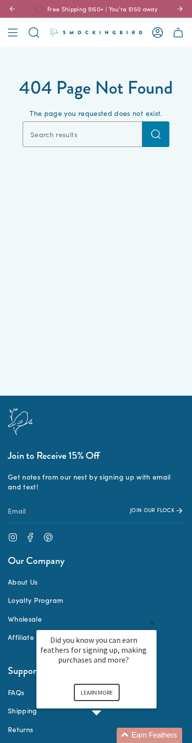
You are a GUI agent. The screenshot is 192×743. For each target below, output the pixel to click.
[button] (108, 735)
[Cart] (178, 32)
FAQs (16, 692)
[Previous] (12, 8)
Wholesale (25, 619)
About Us (23, 582)
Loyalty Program (35, 600)
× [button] (152, 623)
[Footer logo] (20, 421)
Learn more (97, 692)
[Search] (155, 134)
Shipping (22, 710)
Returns (20, 729)
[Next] (179, 8)
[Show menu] (13, 32)
